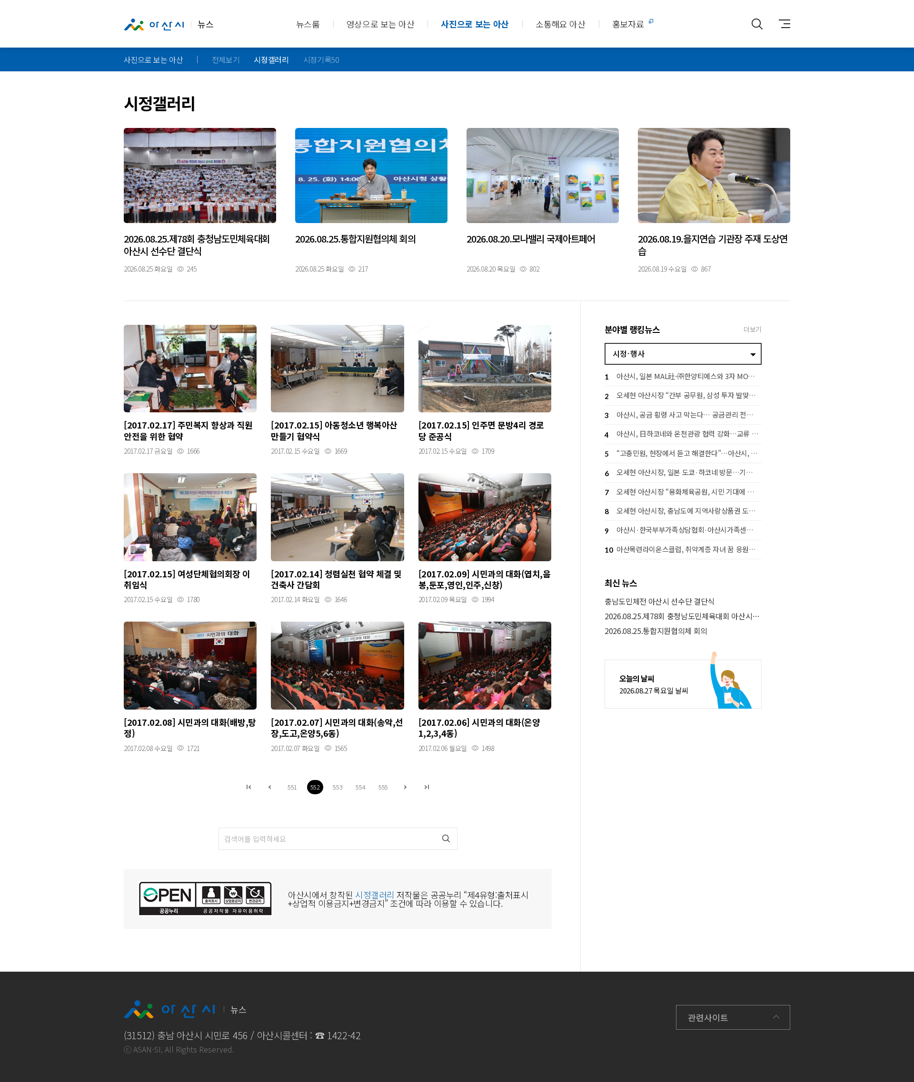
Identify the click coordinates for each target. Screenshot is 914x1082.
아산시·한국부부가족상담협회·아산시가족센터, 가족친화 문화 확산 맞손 (683, 530)
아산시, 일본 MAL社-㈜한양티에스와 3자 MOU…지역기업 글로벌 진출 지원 (683, 376)
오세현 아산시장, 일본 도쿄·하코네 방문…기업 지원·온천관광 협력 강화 (683, 472)
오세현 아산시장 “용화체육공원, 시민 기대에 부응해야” (683, 492)
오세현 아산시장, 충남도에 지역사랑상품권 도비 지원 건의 (683, 511)
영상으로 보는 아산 (381, 24)
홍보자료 (628, 24)
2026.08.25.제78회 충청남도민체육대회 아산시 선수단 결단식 (683, 616)
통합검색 (757, 23)
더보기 (753, 329)
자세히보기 (200, 200)
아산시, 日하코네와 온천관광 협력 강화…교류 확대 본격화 (683, 434)
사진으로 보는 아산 (475, 24)
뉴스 (205, 24)
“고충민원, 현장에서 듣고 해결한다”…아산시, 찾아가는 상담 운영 (683, 453)
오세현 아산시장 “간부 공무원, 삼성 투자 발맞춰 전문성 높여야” (683, 395)
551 (292, 786)
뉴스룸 (308, 24)
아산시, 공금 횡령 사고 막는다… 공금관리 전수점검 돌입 (683, 414)
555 (383, 786)
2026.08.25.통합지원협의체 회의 (656, 631)
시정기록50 (321, 59)
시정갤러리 (271, 59)
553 (337, 786)
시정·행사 (628, 353)
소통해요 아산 (561, 24)
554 (360, 786)
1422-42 (344, 1035)
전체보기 (226, 59)
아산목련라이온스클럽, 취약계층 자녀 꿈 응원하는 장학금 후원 (683, 549)
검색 (446, 838)
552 (315, 786)
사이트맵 (780, 23)
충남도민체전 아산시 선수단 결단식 (660, 601)
